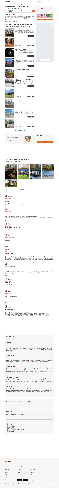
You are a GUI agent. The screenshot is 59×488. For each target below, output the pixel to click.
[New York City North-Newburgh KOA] (20, 73)
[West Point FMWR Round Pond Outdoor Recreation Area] (20, 82)
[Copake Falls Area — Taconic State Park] (20, 123)
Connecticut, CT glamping (11, 423)
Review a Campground (8, 467)
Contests (6, 472)
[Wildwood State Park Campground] (20, 113)
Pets (29, 26)
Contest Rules (19, 483)
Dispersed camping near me (34, 474)
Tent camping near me (33, 467)
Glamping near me (33, 472)
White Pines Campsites (9, 253)
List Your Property (46, 1)
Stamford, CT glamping (11, 424)
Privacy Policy (24, 483)
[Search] (33, 11)
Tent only (11, 26)
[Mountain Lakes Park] (20, 32)
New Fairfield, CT (15, 4)
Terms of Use (28, 483)
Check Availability (30, 35)
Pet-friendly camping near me (34, 475)
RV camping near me (33, 469)
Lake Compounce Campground (18, 378)
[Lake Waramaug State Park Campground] (20, 42)
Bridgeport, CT (43, 137)
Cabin (22, 26)
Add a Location (7, 469)
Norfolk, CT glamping (10, 431)
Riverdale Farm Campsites (10, 309)
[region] (45, 42)
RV (14, 26)
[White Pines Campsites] (20, 93)
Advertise (19, 469)
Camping (6, 4)
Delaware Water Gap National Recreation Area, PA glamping (17, 429)
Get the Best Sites (39, 1)
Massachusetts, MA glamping (12, 422)
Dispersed (17, 26)
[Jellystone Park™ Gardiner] (20, 52)
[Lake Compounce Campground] (20, 62)
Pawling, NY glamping (10, 430)
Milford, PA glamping (10, 427)
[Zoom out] (52, 26)
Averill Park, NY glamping (11, 428)
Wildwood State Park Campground (35, 371)
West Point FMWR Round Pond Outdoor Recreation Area (15, 227)
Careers (19, 474)
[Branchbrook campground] (20, 103)
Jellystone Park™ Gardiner (10, 282)
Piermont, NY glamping (11, 425)
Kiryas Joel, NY (43, 139)
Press (19, 472)
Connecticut (10, 4)
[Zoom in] (52, 24)
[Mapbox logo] (38, 60)
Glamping (25, 26)
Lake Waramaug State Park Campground (12, 268)
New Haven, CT (43, 138)
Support (19, 475)
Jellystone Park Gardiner (18, 360)
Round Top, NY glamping (11, 426)
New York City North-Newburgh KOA (11, 213)
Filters (8, 26)
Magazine (6, 474)
